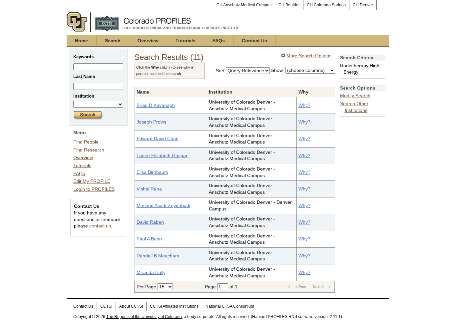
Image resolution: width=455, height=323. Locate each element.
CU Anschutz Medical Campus (244, 5)
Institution (220, 92)
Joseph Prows (151, 122)
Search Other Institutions (354, 107)
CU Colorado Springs (326, 5)
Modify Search (355, 95)
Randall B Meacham (158, 255)
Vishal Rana (149, 188)
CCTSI (106, 306)
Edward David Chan (158, 138)
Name (143, 92)
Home (81, 40)
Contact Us (254, 40)
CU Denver (363, 5)
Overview (148, 40)
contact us (100, 225)
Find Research (88, 150)
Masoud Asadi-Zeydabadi (163, 205)
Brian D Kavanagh (156, 105)
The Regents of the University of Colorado (144, 316)
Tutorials (186, 40)
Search (113, 40)
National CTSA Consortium (230, 306)
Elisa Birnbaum (152, 172)
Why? (304, 105)
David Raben (150, 222)
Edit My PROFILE (91, 181)
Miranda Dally (151, 272)
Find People (86, 142)
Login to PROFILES (94, 189)
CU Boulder (289, 5)
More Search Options (308, 55)
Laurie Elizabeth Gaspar (162, 155)
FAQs (219, 40)
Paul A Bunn (149, 238)
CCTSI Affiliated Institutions (174, 306)
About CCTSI (131, 306)
